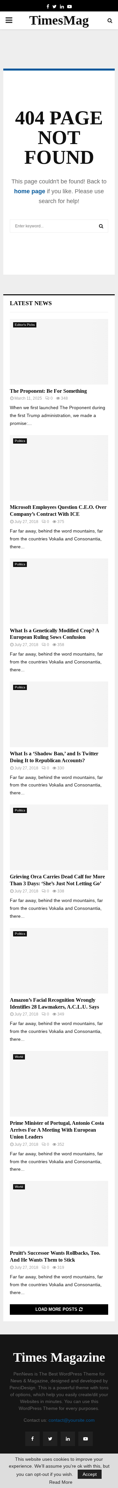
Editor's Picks (25, 324)
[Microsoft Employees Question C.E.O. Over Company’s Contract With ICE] (59, 468)
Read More (60, 1482)
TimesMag (59, 20)
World (19, 1056)
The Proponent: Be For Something (48, 391)
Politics (20, 441)
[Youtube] (85, 1439)
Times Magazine (59, 1357)
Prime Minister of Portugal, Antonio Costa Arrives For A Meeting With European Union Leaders (57, 1130)
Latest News (31, 303)
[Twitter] (50, 1439)
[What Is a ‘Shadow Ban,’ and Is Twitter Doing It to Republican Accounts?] (59, 714)
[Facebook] (32, 1439)
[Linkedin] (68, 1439)
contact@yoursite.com (72, 1420)
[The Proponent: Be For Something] (59, 352)
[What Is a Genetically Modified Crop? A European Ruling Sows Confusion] (59, 591)
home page (29, 191)
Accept (90, 1474)
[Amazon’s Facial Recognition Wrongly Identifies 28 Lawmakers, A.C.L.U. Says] (59, 961)
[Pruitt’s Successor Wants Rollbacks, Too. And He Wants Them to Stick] (59, 1214)
